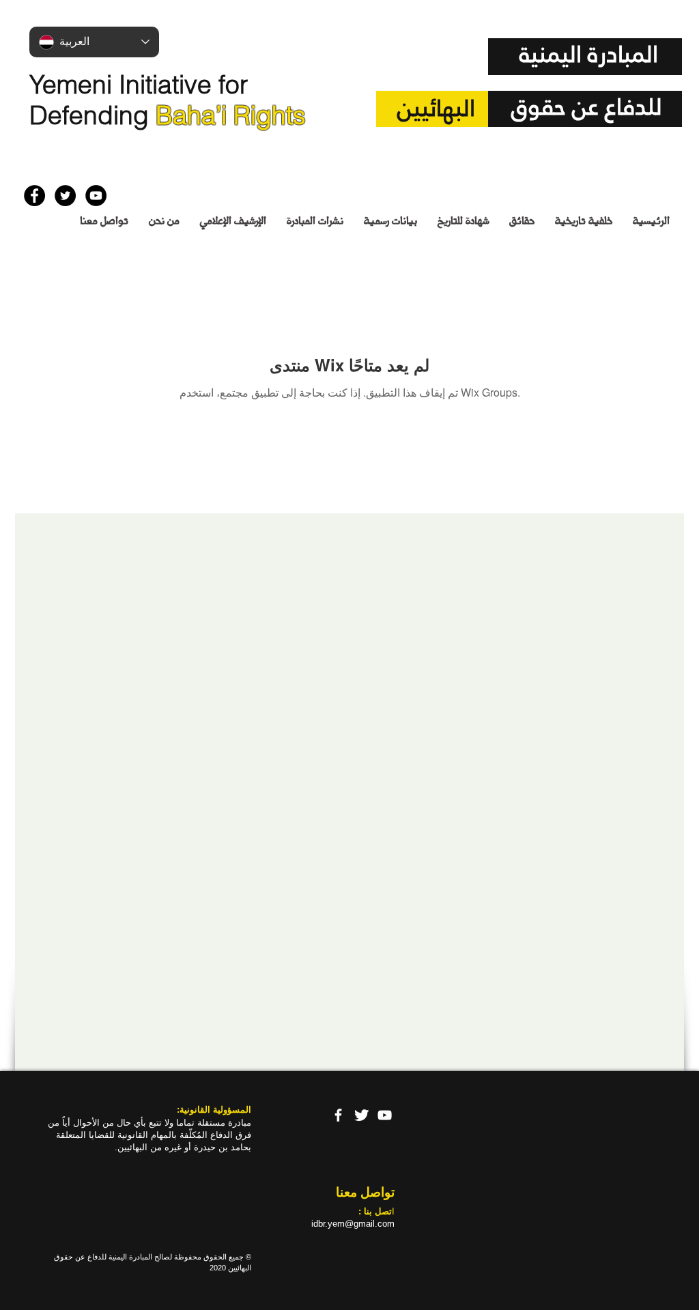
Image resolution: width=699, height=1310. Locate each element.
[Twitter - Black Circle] (65, 195)
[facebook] (338, 1115)
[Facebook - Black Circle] (34, 195)
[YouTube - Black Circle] (95, 195)
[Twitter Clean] (361, 1115)
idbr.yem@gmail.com (353, 1224)
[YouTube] (384, 1115)
